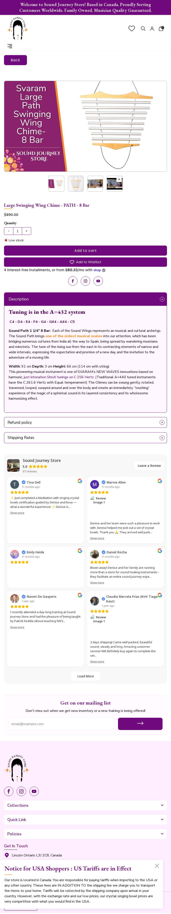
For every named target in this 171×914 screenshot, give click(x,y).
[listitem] (85, 7)
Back (15, 60)
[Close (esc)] (157, 866)
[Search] (143, 28)
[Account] (152, 28)
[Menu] (10, 46)
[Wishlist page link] (131, 28)
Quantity (10, 223)
